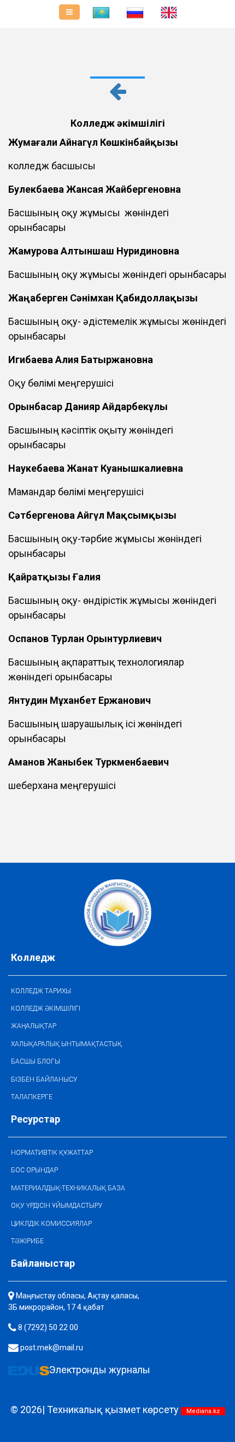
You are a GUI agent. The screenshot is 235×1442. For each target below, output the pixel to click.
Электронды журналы (99, 1369)
